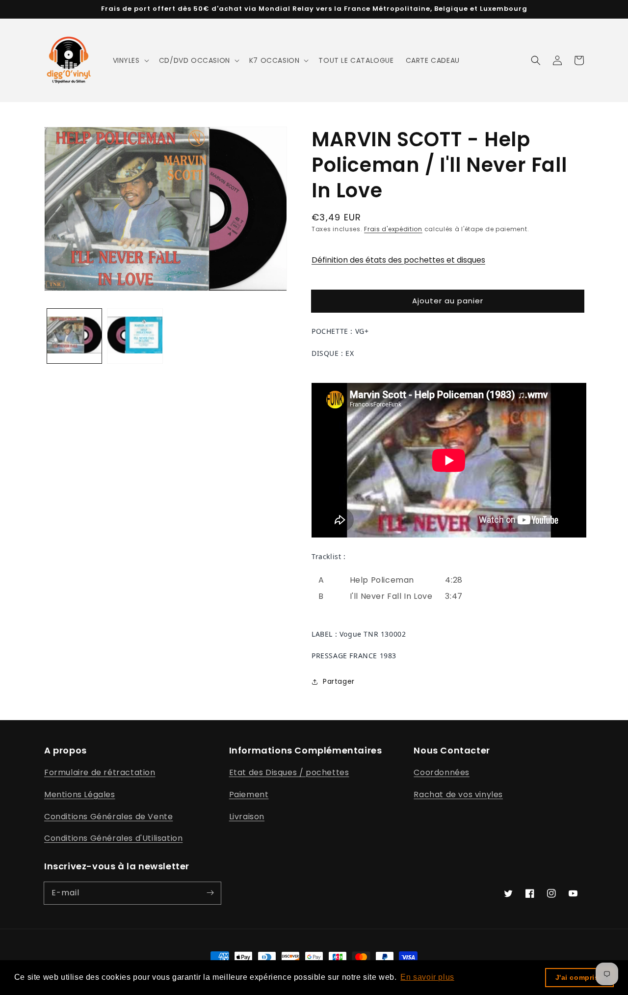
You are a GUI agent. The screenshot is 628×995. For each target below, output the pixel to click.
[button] (130, 60)
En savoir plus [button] (427, 977)
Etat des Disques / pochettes (289, 772)
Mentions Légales (79, 794)
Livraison (246, 816)
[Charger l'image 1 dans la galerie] (74, 336)
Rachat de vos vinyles (458, 794)
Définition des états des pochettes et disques (398, 260)
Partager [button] (339, 681)
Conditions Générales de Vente (108, 816)
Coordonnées (442, 772)
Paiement (249, 794)
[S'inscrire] (210, 893)
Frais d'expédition (393, 229)
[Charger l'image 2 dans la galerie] (134, 336)
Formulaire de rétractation (100, 772)
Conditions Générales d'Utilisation (113, 838)
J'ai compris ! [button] (579, 977)
